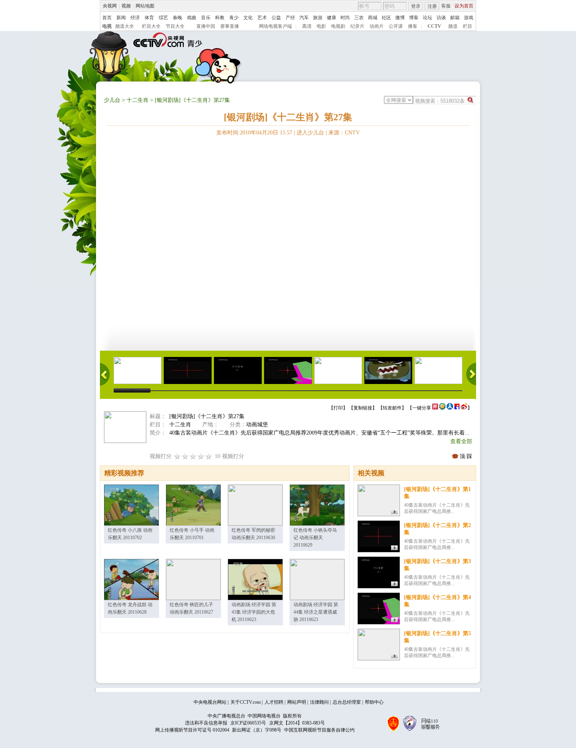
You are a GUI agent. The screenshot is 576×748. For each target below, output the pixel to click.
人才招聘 (273, 702)
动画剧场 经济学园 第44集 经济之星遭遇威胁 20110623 (315, 612)
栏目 (467, 26)
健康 (331, 17)
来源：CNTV (344, 133)
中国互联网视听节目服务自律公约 (319, 730)
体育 (149, 17)
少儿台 (112, 100)
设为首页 (464, 6)
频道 (453, 26)
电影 (321, 26)
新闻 (121, 17)
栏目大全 (151, 26)
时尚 (345, 17)
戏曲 (191, 17)
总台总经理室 (347, 702)
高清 (307, 26)
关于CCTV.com (245, 702)
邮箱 (455, 17)
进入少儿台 (310, 133)
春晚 (177, 17)
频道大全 (124, 26)
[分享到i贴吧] (457, 408)
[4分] (185, 456)
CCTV (434, 26)
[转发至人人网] (450, 408)
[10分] (209, 456)
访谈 (441, 17)
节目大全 (175, 26)
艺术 (262, 17)
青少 (234, 17)
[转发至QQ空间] (442, 408)
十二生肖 (138, 100)
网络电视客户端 (275, 26)
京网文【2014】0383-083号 (297, 723)
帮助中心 (374, 702)
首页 (107, 17)
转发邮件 (392, 408)
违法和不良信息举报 (206, 723)
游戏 (468, 17)
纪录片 (357, 26)
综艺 (163, 17)
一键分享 (421, 408)
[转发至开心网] (435, 408)
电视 (107, 26)
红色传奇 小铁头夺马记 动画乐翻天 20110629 (315, 537)
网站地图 (145, 6)
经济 (135, 17)
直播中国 (205, 26)
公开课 (396, 26)
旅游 (317, 17)
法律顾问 (319, 702)
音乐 (205, 17)
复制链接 (362, 408)
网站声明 (296, 702)
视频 (126, 6)
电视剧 (338, 26)
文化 (248, 17)
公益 (276, 17)
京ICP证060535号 (248, 723)
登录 (415, 6)
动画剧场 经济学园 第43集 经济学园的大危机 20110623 (254, 612)
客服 (446, 6)
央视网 (110, 6)
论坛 (427, 17)
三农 (359, 17)
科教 (220, 17)
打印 (338, 408)
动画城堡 (257, 424)
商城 (372, 17)
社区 (386, 17)
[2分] (177, 456)
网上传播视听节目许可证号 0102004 (192, 730)
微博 (400, 17)
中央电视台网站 (210, 702)
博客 (413, 17)
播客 (412, 26)
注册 (432, 6)
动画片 (377, 26)
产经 (290, 17)
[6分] (193, 456)
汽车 (304, 17)
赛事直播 (229, 26)
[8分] (201, 456)
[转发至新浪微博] (464, 408)
